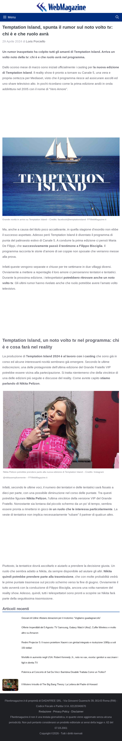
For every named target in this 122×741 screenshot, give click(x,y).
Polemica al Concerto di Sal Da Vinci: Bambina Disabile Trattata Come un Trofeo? (63, 672)
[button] (117, 17)
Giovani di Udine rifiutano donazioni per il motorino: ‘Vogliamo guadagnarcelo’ (61, 618)
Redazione (45, 711)
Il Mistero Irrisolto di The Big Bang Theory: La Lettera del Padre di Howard (59, 684)
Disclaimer (77, 711)
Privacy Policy (61, 711)
